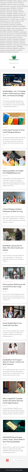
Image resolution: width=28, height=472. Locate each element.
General (5, 88)
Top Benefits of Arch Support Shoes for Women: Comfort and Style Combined (13, 362)
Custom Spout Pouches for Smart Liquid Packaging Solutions (13, 131)
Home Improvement (8, 281)
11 (17, 460)
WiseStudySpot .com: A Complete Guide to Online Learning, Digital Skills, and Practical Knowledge (14, 93)
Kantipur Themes (18, 470)
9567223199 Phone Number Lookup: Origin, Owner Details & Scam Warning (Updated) (14, 439)
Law (4, 206)
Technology (6, 396)
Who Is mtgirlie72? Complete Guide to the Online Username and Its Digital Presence (13, 400)
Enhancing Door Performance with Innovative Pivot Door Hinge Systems (14, 286)
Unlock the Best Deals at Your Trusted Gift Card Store (12, 324)
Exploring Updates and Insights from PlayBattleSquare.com (13, 172)
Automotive (6, 243)
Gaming (5, 168)
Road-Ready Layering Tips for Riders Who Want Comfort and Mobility (13, 247)
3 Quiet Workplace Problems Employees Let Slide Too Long (13, 210)
